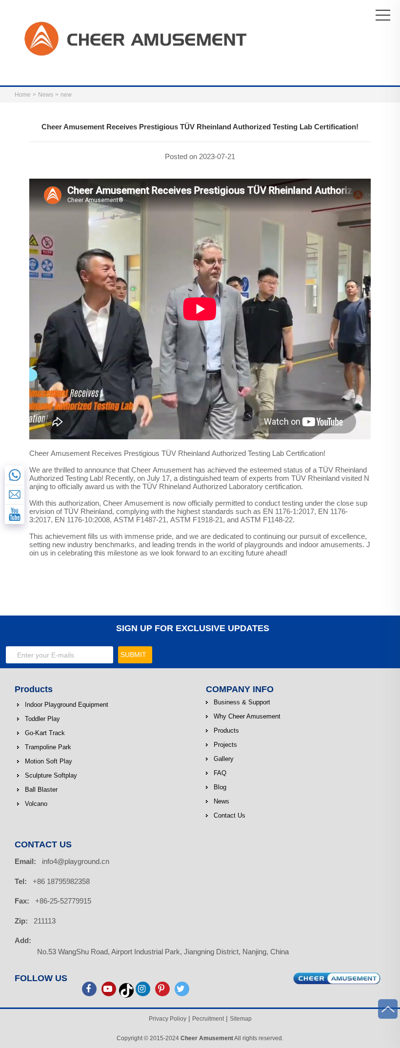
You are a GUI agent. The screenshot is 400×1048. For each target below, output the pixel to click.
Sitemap (241, 1018)
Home (23, 94)
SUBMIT (133, 654)
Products (34, 689)
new (66, 94)
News (45, 94)
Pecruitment (208, 1018)
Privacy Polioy (167, 1018)
